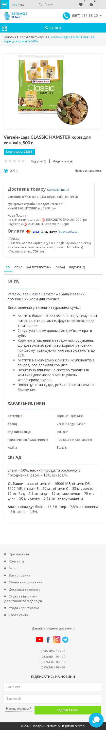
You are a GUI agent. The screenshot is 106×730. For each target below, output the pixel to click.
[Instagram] (56, 639)
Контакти (16, 561)
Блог (12, 568)
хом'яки (62, 432)
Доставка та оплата (24, 589)
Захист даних (19, 575)
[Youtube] (39, 639)
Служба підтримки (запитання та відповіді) (23, 598)
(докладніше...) (58, 189)
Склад (60, 267)
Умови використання (25, 582)
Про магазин (19, 554)
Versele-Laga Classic (71, 424)
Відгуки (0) (77, 267)
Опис (18, 267)
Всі (8, 267)
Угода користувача (24, 608)
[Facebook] (48, 639)
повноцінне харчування (74, 440)
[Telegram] (65, 639)
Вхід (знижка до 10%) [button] (101, 2)
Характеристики (39, 267)
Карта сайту (18, 615)
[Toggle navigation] (4, 4)
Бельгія (62, 447)
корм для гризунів (70, 416)
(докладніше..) (68, 231)
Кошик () (91, 2)
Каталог (53, 28)
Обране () (81, 2)
